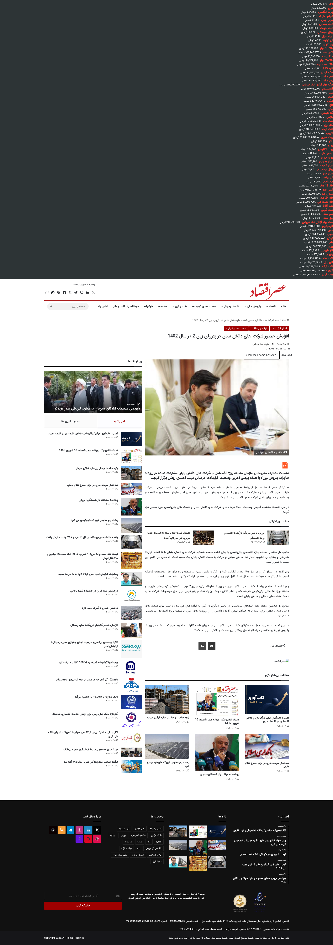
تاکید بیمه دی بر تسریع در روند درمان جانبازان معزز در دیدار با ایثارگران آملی (84, 644)
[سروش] (64, 293)
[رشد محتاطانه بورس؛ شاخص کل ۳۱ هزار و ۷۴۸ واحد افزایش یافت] (131, 542)
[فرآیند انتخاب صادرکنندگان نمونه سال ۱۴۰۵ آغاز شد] (131, 766)
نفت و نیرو (181, 306)
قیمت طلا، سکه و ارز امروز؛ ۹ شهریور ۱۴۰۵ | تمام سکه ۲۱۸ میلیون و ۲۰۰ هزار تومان (82, 556)
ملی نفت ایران (120, 855)
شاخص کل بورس (153, 848)
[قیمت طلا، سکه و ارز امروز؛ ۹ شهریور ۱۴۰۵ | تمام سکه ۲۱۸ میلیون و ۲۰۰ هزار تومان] (131, 560)
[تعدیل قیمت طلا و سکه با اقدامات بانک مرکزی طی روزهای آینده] (203, 538)
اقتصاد (272, 306)
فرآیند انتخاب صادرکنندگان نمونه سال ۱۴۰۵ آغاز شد (91, 762)
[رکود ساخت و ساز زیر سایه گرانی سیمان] (167, 699)
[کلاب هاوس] (47, 293)
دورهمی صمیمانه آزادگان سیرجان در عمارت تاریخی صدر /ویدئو (97, 408)
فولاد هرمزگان (155, 855)
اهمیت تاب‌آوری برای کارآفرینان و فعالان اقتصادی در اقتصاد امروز (267, 720)
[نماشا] (53, 293)
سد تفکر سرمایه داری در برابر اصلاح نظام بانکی (267, 765)
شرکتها (149, 306)
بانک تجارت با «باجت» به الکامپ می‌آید (96, 697)
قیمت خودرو (138, 855)
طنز (138, 848)
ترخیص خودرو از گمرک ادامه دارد (100, 608)
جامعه (164, 306)
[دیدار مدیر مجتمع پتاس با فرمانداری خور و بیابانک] (131, 752)
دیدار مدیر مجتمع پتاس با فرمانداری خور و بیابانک (91, 749)
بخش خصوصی (138, 835)
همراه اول (156, 861)
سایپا (139, 842)
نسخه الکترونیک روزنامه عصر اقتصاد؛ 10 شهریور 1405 (217, 721)
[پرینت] (202, 646)
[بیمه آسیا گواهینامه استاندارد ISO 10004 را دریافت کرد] (131, 668)
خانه (283, 306)
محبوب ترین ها (70, 421)
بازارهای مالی (254, 306)
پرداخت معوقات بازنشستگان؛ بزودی (219, 774)
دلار (149, 842)
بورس (123, 835)
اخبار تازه (119, 421)
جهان (112, 835)
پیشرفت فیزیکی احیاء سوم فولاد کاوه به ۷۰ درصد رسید (88, 574)
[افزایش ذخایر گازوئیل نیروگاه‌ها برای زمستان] (131, 630)
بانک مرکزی (156, 835)
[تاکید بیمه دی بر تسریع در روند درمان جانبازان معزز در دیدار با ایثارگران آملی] (131, 649)
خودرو (158, 842)
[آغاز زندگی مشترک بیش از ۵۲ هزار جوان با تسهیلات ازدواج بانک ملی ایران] (131, 737)
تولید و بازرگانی (259, 328)
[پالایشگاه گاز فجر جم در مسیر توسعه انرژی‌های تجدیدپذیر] (131, 685)
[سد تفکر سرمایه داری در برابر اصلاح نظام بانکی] (267, 746)
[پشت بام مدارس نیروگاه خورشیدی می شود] (167, 746)
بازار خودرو (140, 829)
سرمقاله (128, 842)
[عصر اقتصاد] (267, 290)
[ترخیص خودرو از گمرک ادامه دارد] (131, 613)
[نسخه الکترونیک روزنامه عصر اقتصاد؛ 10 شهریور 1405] (217, 700)
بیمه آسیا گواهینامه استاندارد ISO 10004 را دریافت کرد (88, 662)
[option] (93, 392)
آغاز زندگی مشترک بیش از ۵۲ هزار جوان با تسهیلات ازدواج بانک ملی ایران (83, 734)
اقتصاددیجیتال (231, 306)
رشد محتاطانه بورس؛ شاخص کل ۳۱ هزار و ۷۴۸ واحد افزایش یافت (82, 537)
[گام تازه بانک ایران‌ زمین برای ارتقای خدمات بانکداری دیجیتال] (131, 720)
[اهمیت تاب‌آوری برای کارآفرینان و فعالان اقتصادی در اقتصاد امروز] (267, 699)
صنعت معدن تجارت (205, 306)
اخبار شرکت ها (272, 320)
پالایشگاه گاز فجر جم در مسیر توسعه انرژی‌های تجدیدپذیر (87, 680)
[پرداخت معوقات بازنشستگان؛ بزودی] (217, 752)
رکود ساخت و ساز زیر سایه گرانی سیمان (168, 717)
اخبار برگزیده (155, 829)
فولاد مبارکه (126, 848)
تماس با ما (102, 306)
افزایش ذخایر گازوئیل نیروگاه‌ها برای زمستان (94, 625)
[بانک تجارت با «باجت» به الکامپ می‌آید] (131, 702)
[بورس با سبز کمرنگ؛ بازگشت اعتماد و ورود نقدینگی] (278, 538)
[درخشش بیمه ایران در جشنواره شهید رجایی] (131, 596)
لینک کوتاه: (286, 355)
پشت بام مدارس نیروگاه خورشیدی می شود (168, 764)
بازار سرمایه (124, 829)
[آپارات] (58, 293)
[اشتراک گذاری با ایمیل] (211, 646)
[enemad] (260, 912)
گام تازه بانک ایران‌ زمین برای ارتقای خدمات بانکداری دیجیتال (85, 714)
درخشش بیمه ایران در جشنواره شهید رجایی (94, 591)
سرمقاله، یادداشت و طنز (126, 306)
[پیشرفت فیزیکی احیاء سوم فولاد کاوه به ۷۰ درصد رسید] (131, 579)
